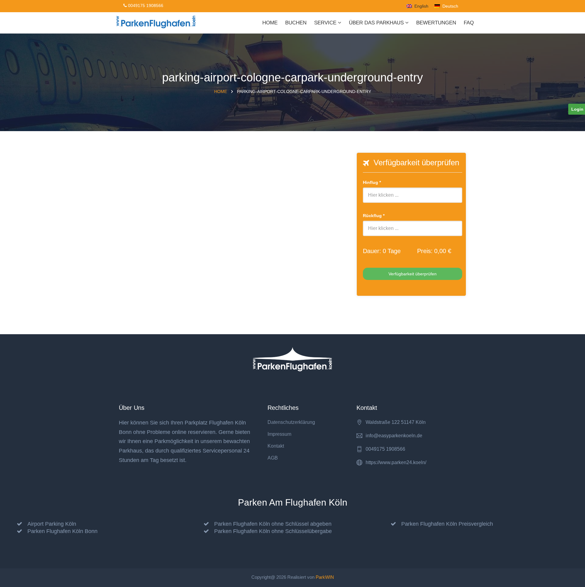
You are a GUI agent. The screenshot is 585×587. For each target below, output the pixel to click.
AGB (273, 457)
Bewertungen (436, 23)
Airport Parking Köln (51, 524)
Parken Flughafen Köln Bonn (62, 531)
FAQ (469, 23)
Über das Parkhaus (377, 23)
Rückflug (374, 215)
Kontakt (276, 446)
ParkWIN (325, 577)
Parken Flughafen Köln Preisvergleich (447, 524)
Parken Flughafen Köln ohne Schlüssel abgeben (273, 524)
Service (326, 23)
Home (270, 23)
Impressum (279, 434)
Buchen (296, 23)
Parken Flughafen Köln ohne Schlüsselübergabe (273, 531)
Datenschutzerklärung (291, 422)
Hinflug (372, 182)
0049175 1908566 (145, 5)
